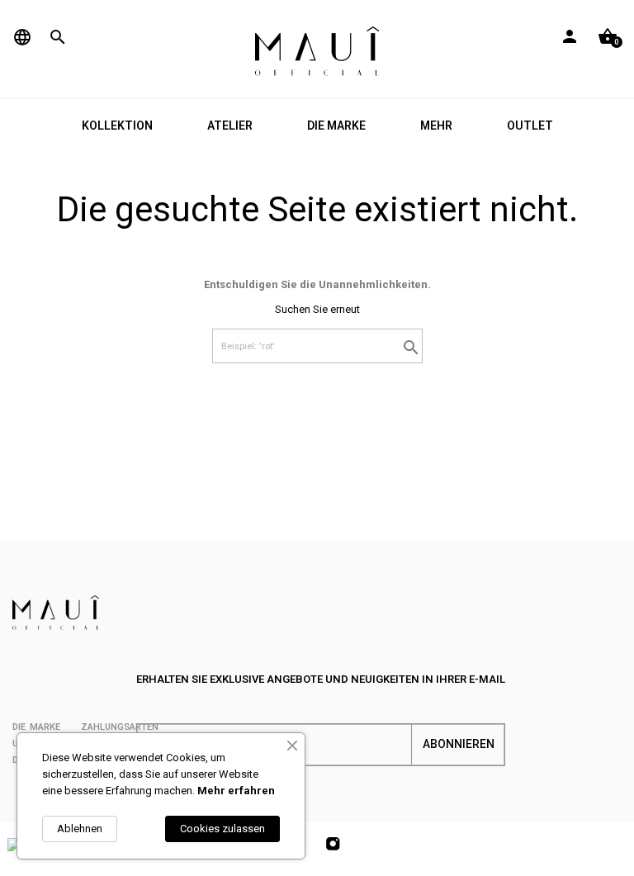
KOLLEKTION (117, 125)
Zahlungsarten (119, 727)
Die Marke (36, 727)
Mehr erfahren (236, 790)
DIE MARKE (336, 125)
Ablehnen (79, 828)
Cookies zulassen (222, 828)
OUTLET (530, 125)
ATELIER (230, 125)
